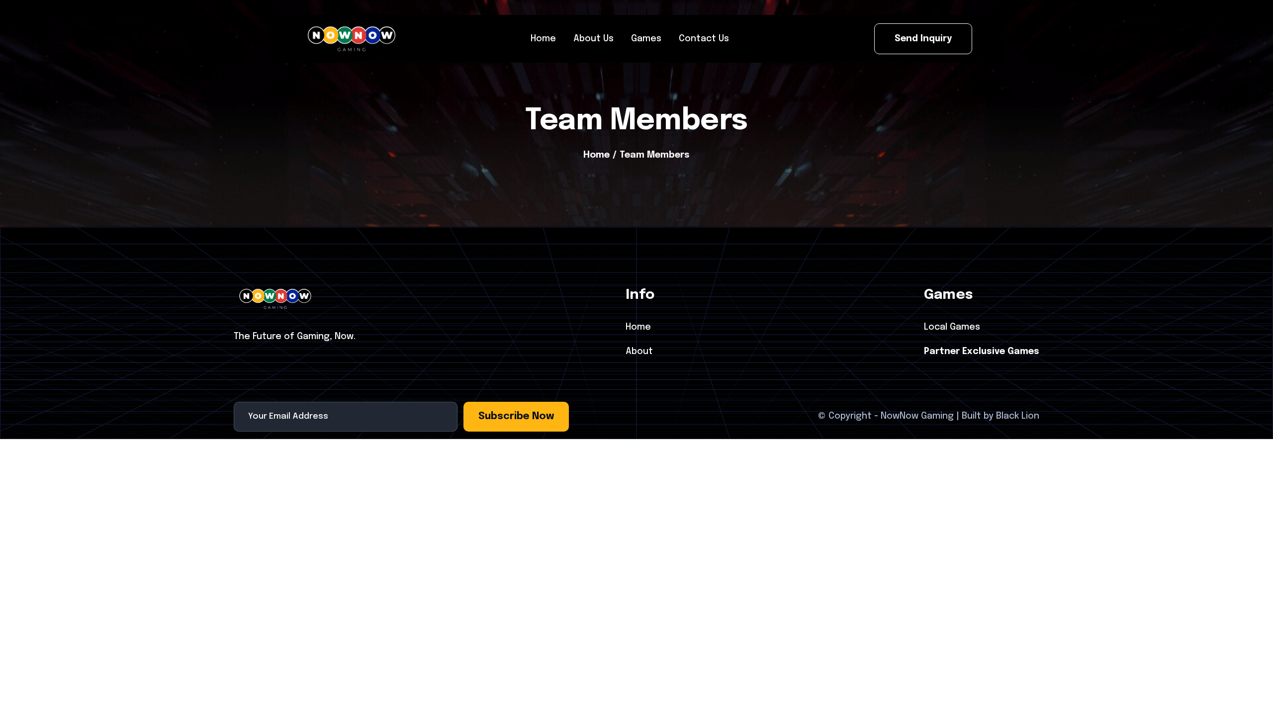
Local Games (952, 327)
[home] (351, 38)
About (639, 351)
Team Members (655, 155)
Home (596, 155)
